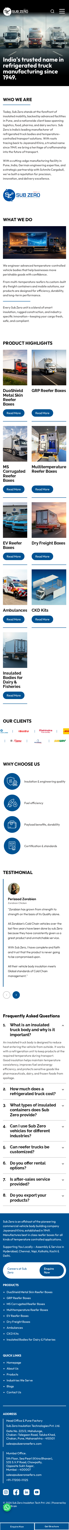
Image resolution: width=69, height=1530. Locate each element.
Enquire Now (49, 1270)
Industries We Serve (20, 1380)
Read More (14, 413)
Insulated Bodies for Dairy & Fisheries (31, 1339)
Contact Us (14, 1392)
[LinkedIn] (26, 1492)
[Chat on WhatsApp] (7, 1507)
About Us (12, 1368)
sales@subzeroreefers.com (24, 1443)
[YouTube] (37, 1492)
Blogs (10, 1386)
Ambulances (15, 1327)
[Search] (52, 11)
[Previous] (6, 995)
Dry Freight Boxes (18, 1322)
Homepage (14, 1362)
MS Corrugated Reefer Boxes (26, 1304)
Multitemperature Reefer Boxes (27, 1310)
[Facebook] (16, 1492)
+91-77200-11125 (17, 1480)
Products (12, 1374)
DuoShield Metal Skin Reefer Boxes (29, 1292)
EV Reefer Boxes (18, 1316)
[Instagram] (6, 1492)
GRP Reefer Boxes (19, 1298)
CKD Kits (13, 1333)
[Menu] (62, 11)
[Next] (16, 995)
